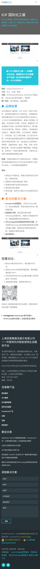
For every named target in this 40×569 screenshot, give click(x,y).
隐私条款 (21, 549)
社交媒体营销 (6, 402)
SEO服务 (5, 398)
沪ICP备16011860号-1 (12, 540)
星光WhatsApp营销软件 (18, 555)
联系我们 (5, 425)
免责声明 (5, 549)
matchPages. (25, 537)
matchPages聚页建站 (20, 552)
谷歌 (3, 416)
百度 (3, 420)
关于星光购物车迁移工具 (10, 450)
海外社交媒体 (6, 407)
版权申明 (12, 549)
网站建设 (5, 393)
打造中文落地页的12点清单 (11, 445)
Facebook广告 (7, 411)
